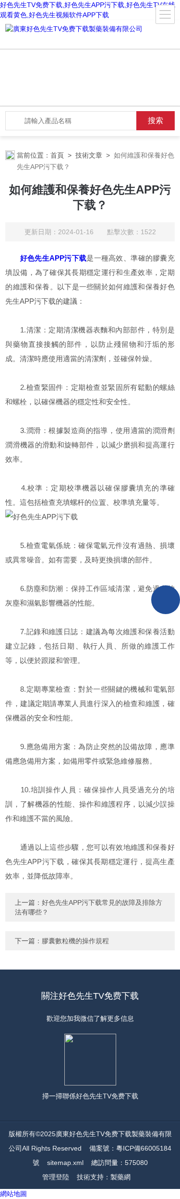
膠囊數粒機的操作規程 (75, 941)
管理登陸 (55, 1177)
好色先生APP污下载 (53, 258)
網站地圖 (13, 1194)
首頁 (57, 155)
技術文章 (88, 155)
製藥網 (120, 1177)
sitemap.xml (65, 1162)
